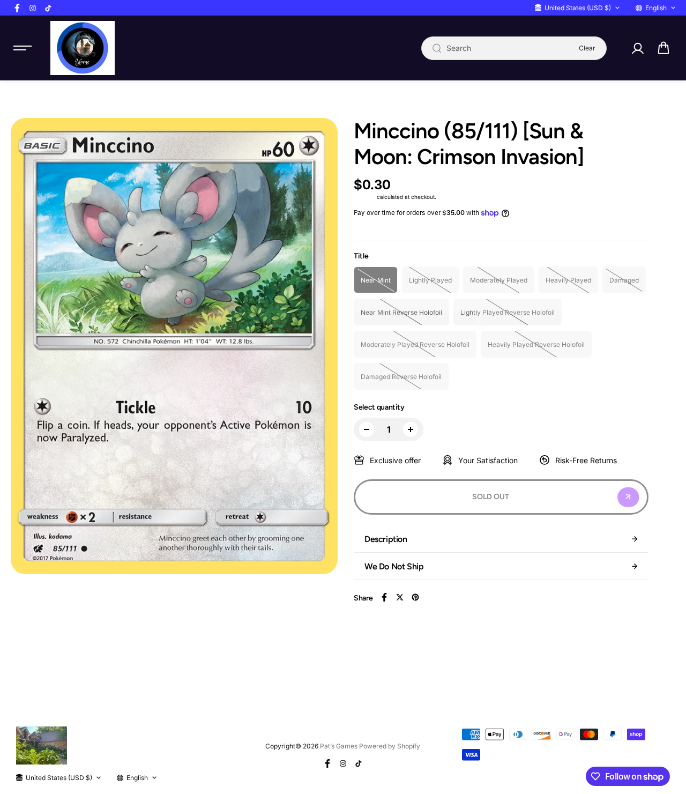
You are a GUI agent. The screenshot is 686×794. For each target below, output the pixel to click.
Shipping (364, 197)
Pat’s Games (338, 746)
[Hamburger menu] (22, 48)
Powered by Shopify (389, 746)
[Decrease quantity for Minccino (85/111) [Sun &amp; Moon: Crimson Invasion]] (366, 429)
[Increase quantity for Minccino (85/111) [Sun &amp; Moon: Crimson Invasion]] (410, 429)
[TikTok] (48, 8)
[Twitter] (399, 597)
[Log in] (637, 48)
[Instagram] (32, 8)
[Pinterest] (415, 597)
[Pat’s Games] (82, 48)
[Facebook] (17, 8)
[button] (663, 48)
